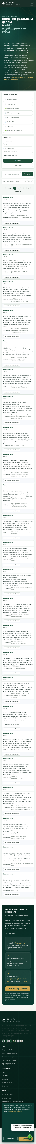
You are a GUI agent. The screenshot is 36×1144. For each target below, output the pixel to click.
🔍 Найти (18, 160)
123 (28, 188)
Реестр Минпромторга (9, 1053)
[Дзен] (21, 1041)
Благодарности (7, 1082)
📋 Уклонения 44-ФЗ (11, 99)
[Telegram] (7, 1041)
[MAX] (18, 1041)
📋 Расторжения (10, 104)
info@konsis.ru (6, 1098)
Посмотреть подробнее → (12, 223)
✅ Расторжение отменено (13, 130)
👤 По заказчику (8, 148)
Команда (5, 1079)
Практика (5, 1076)
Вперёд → (18, 191)
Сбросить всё (18, 165)
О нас (4, 1072)
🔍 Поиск (27, 174)
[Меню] (32, 4)
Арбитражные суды (8, 1057)
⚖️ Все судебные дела (12, 117)
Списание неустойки (9, 1060)
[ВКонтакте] (3, 1041)
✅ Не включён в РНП (12, 108)
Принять (25, 1139)
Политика (12, 1112)
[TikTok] (14, 1041)
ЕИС (25, 981)
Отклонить (10, 1139)
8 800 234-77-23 (7, 1095)
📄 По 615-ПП (9, 126)
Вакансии (5, 1086)
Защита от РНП (7, 1050)
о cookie (19, 1112)
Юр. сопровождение (8, 1064)
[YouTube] (10, 1041)
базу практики (20, 943)
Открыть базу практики (17, 989)
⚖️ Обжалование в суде (12, 113)
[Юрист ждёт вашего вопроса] (30, 1138)
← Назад (9, 188)
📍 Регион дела (8, 142)
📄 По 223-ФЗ (9, 122)
